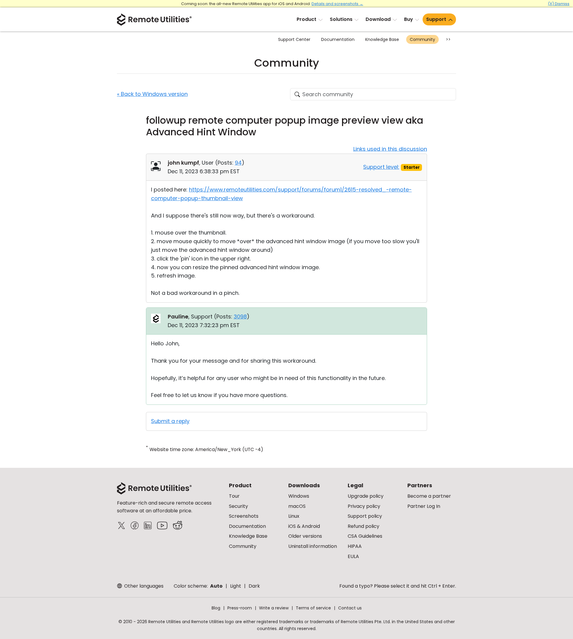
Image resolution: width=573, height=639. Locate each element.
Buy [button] (408, 19)
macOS (297, 506)
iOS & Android (304, 526)
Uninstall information (312, 546)
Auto (216, 586)
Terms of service (313, 608)
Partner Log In (423, 506)
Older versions (305, 536)
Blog (216, 608)
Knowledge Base (382, 39)
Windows (298, 496)
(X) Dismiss (558, 4)
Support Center (294, 39)
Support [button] (436, 19)
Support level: (381, 167)
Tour (234, 496)
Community (422, 39)
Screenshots (243, 516)
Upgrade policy (365, 496)
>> (448, 39)
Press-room (239, 608)
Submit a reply (170, 421)
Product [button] (306, 19)
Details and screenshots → (337, 4)
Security (238, 506)
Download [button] (378, 19)
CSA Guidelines (365, 536)
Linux (293, 516)
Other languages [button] (143, 586)
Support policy (365, 516)
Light (235, 586)
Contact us (350, 608)
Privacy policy (364, 506)
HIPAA (355, 546)
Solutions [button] (341, 19)
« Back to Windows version (152, 94)
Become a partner (429, 496)
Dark (254, 586)
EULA (353, 556)
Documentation (338, 39)
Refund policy (363, 526)
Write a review (274, 608)
